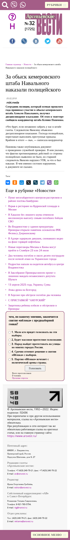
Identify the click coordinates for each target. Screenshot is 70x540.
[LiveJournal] (35, 182)
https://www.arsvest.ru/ (22, 436)
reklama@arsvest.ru (23, 521)
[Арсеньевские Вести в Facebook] (12, 41)
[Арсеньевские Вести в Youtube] (59, 41)
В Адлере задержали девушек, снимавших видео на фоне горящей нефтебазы (35, 240)
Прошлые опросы (20, 377)
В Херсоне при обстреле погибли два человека (34, 295)
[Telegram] (42, 182)
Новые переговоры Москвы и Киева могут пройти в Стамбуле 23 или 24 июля (32, 248)
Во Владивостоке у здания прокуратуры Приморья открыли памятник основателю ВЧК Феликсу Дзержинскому (34, 230)
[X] (28, 182)
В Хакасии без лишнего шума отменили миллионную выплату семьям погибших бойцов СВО (35, 218)
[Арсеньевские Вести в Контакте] (36, 41)
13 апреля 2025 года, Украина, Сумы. (29, 284)
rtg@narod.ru (20, 507)
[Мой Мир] (21, 182)
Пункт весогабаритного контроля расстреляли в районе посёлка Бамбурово (35, 199)
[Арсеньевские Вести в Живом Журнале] (24, 41)
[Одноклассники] (15, 182)
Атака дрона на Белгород (22, 289)
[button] (56, 5)
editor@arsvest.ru (22, 487)
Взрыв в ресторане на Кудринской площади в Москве (33, 207)
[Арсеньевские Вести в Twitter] (48, 41)
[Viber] (49, 182)
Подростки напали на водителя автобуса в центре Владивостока (36, 265)
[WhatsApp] (56, 182)
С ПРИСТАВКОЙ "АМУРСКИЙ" (27, 300)
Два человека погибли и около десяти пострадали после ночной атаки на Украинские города (36, 257)
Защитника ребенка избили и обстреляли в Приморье (32, 307)
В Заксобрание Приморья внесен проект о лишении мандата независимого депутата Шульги (31, 276)
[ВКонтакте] (8, 182)
